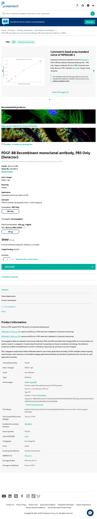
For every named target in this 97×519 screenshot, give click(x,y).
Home (3, 30)
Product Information (8, 300)
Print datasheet (9, 307)
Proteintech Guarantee (9, 277)
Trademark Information (66, 505)
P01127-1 (28, 456)
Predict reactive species (34, 405)
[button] (90, 512)
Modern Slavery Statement (35, 507)
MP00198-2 (5, 336)
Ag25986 (76, 68)
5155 (26, 436)
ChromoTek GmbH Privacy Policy (59, 507)
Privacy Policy (21, 505)
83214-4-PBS (16, 336)
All (14, 42)
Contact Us (10, 505)
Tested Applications (8, 296)
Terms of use (33, 505)
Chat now (89, 22)
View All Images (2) (60, 92)
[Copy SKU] (24, 227)
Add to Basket (10, 267)
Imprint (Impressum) (83, 505)
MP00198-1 (5, 332)
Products (11, 30)
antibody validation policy (61, 81)
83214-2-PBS (16, 332)
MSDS (3, 312)
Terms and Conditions (47, 505)
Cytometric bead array (26, 42)
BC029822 (42, 395)
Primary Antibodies (25, 30)
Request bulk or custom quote (27, 259)
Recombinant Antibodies (45, 30)
